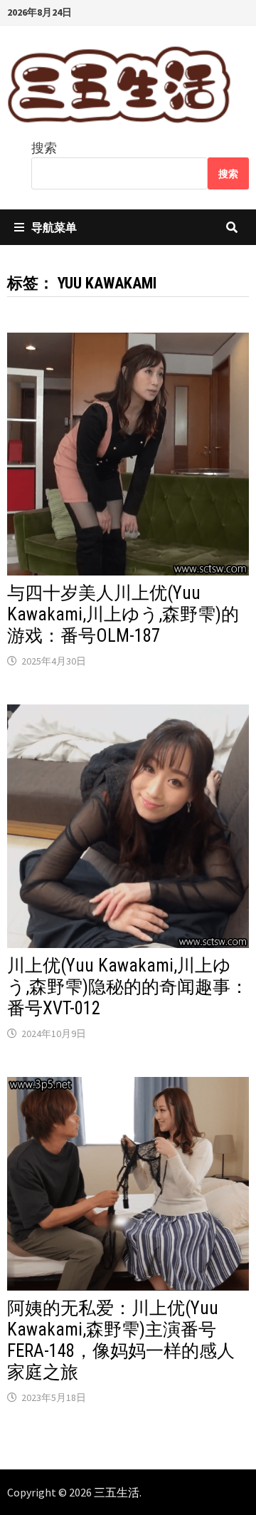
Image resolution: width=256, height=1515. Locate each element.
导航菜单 (54, 227)
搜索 (44, 148)
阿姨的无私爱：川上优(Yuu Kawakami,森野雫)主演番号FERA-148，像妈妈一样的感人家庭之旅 (121, 1340)
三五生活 (116, 1492)
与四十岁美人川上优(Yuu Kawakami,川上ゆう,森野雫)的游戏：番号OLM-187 (123, 614)
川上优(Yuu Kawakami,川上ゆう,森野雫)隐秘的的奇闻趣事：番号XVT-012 (127, 987)
